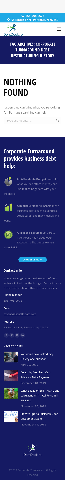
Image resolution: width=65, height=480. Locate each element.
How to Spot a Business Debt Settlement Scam (39, 416)
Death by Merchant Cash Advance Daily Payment (36, 374)
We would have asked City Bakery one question (37, 356)
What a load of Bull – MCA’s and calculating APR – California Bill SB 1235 (40, 395)
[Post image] (11, 357)
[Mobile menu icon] (59, 29)
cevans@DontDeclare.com (20, 314)
